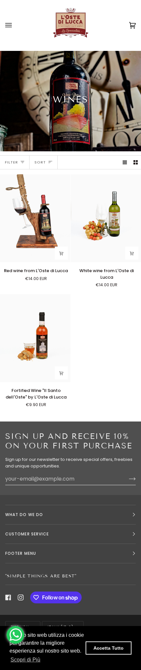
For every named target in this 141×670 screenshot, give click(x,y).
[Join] (127, 479)
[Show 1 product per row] (124, 162)
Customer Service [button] (27, 534)
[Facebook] (8, 597)
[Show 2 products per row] (135, 162)
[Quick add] (61, 253)
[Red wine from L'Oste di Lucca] (35, 218)
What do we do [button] (24, 514)
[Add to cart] (131, 253)
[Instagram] (21, 597)
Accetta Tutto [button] (108, 648)
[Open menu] (15, 25)
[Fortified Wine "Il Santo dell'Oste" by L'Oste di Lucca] (35, 338)
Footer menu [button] (20, 553)
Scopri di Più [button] (25, 659)
